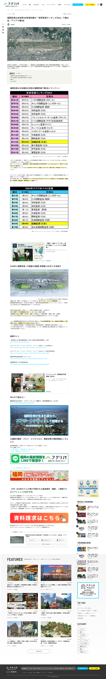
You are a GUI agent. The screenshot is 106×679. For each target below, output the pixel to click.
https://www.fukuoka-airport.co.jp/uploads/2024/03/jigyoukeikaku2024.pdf (29, 364)
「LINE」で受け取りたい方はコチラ (19, 451)
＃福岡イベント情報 (91, 610)
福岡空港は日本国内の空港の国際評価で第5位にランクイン (20, 75)
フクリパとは (67, 4)
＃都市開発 (68, 24)
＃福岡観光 (92, 616)
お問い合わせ (51, 672)
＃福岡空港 (64, 24)
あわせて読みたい (13, 81)
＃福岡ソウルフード (90, 613)
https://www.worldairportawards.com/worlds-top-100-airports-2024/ (28, 347)
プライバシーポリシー (44, 672)
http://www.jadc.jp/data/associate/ (19, 342)
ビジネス (24, 4)
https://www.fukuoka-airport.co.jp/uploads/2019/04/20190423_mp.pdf (28, 358)
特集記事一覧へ (39, 651)
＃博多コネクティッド (49, 589)
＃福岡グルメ (80, 613)
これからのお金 (83, 643)
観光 (30, 4)
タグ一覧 (34, 672)
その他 (59, 4)
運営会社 (38, 672)
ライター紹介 (29, 672)
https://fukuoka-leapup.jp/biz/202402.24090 (22, 403)
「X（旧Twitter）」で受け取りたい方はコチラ (22, 449)
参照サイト (12, 79)
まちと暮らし (36, 4)
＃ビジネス (43, 589)
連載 (81, 649)
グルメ (43, 4)
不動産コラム (83, 652)
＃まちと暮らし (10, 589)
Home (8, 9)
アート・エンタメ (51, 4)
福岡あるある (83, 646)
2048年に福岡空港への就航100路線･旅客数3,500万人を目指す (21, 77)
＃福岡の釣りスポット (83, 616)
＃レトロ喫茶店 (81, 610)
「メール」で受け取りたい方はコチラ (20, 468)
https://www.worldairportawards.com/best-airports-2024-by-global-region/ (30, 353)
